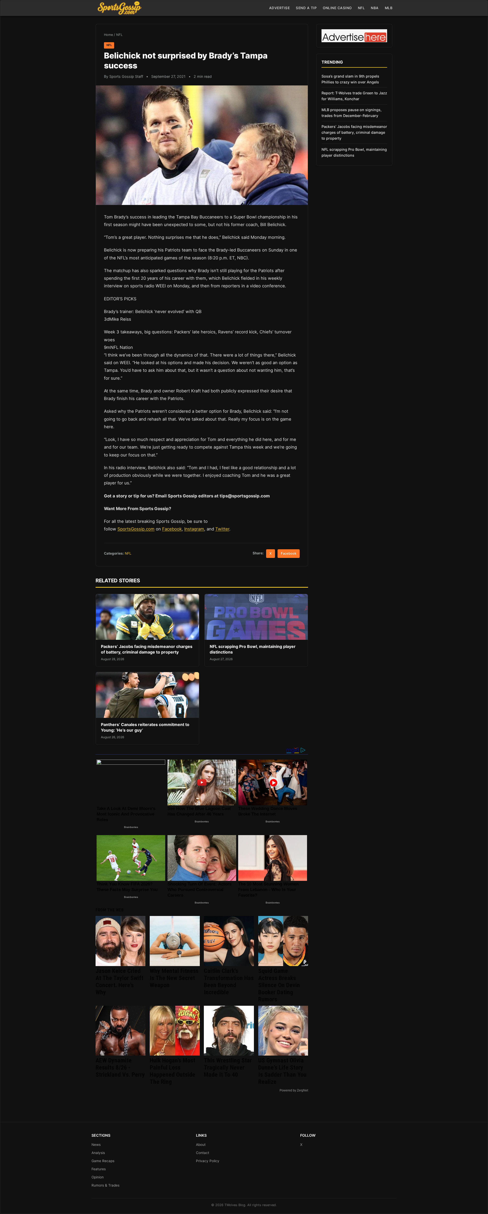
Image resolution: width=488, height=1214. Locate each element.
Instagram (194, 528)
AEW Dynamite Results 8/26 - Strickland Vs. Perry (120, 1067)
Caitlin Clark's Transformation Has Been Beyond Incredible (229, 981)
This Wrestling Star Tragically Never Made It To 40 (228, 1067)
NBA (375, 8)
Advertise (279, 8)
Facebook (172, 528)
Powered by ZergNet (294, 1090)
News (96, 1145)
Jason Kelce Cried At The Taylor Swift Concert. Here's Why (119, 981)
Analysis (98, 1153)
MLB (389, 8)
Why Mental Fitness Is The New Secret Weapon (174, 978)
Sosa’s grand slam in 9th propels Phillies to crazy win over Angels (350, 79)
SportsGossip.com (136, 528)
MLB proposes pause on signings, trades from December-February (352, 113)
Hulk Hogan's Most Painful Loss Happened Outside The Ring (172, 1071)
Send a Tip (306, 8)
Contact (202, 1153)
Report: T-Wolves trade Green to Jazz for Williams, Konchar (354, 96)
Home (108, 35)
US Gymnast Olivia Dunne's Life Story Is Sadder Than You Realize (282, 1071)
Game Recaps (103, 1161)
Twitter (222, 528)
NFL (361, 8)
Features (99, 1169)
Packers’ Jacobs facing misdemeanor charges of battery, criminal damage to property (146, 649)
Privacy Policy (207, 1161)
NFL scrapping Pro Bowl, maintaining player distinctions (354, 152)
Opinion (98, 1177)
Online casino (337, 8)
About (201, 1145)
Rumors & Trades (105, 1185)
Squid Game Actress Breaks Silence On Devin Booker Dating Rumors (279, 985)
